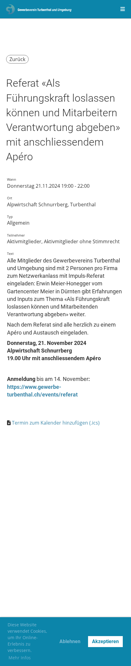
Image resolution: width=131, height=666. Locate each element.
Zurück (17, 59)
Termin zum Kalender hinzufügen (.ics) (56, 422)
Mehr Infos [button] (20, 658)
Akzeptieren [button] (105, 641)
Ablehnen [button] (69, 641)
